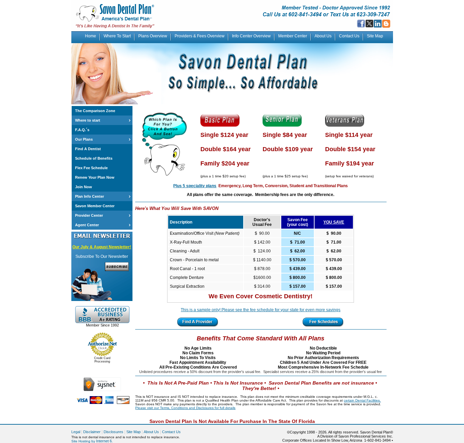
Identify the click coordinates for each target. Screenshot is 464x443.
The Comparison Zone (95, 111)
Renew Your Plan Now (94, 177)
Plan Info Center (89, 196)
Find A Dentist (88, 149)
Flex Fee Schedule (91, 168)
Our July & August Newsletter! (101, 247)
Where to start (87, 120)
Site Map (375, 36)
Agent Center (87, 225)
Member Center (292, 36)
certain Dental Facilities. (362, 400)
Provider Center (89, 215)
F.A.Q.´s (82, 130)
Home (90, 36)
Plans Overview (152, 36)
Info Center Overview (251, 36)
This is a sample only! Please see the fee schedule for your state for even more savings (260, 309)
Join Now (83, 187)
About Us (323, 36)
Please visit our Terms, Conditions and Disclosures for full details (185, 408)
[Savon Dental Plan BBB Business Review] (102, 321)
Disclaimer (92, 432)
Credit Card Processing (102, 359)
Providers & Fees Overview (200, 36)
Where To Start (117, 36)
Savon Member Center (94, 206)
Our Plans (84, 139)
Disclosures (113, 432)
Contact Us (349, 36)
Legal (75, 432)
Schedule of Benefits (93, 158)
